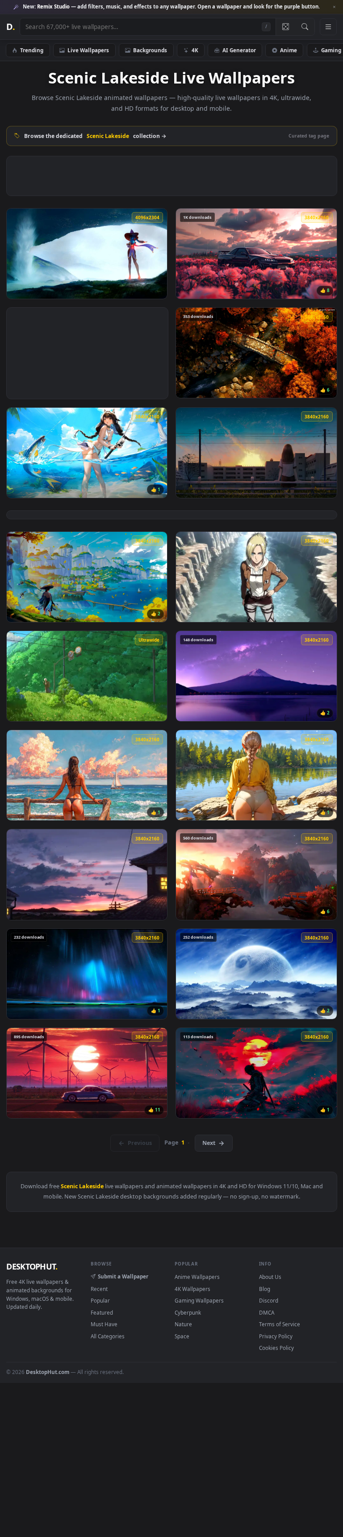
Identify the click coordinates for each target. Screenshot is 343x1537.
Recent (99, 1288)
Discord (268, 1300)
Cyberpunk (188, 1312)
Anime (288, 50)
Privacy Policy (276, 1336)
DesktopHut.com (47, 1371)
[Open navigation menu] (328, 26)
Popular (100, 1300)
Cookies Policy (276, 1347)
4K (195, 50)
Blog (264, 1288)
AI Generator (239, 50)
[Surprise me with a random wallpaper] (285, 26)
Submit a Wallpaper (123, 1276)
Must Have (104, 1324)
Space (182, 1336)
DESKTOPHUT (31, 1266)
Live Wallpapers (88, 50)
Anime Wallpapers (197, 1276)
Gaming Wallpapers (199, 1300)
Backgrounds (150, 50)
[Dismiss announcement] (334, 7)
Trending (31, 50)
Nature (183, 1324)
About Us (270, 1276)
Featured (102, 1312)
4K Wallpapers (192, 1288)
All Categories (108, 1336)
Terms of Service (279, 1324)
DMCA (266, 1312)
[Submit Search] (304, 26)
